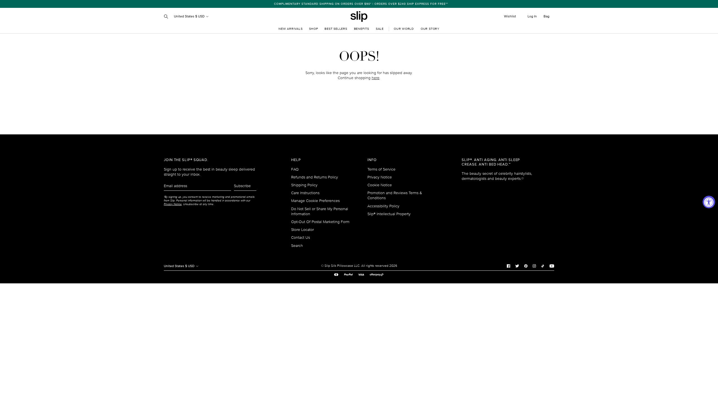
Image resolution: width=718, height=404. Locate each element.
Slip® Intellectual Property (389, 214)
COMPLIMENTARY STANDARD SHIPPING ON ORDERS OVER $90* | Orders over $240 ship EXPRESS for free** (359, 4)
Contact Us (300, 237)
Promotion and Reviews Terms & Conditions (394, 195)
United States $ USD (189, 16)
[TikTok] (542, 266)
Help (296, 160)
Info (372, 160)
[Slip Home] (359, 16)
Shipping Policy (304, 185)
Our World (404, 29)
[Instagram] (534, 266)
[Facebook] (508, 266)
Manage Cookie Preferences (315, 200)
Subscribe (242, 185)
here (375, 77)
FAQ (295, 169)
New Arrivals (290, 29)
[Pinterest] (526, 266)
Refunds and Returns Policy (314, 177)
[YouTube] (551, 266)
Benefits (361, 29)
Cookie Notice (379, 185)
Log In (532, 16)
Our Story (430, 29)
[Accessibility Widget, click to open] (709, 202)
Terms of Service (381, 169)
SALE (380, 29)
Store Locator (302, 229)
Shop (313, 29)
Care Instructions (305, 192)
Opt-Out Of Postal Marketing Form (320, 221)
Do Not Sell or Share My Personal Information (319, 211)
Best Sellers (336, 29)
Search (297, 245)
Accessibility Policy (383, 206)
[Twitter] (517, 266)
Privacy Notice (379, 177)
